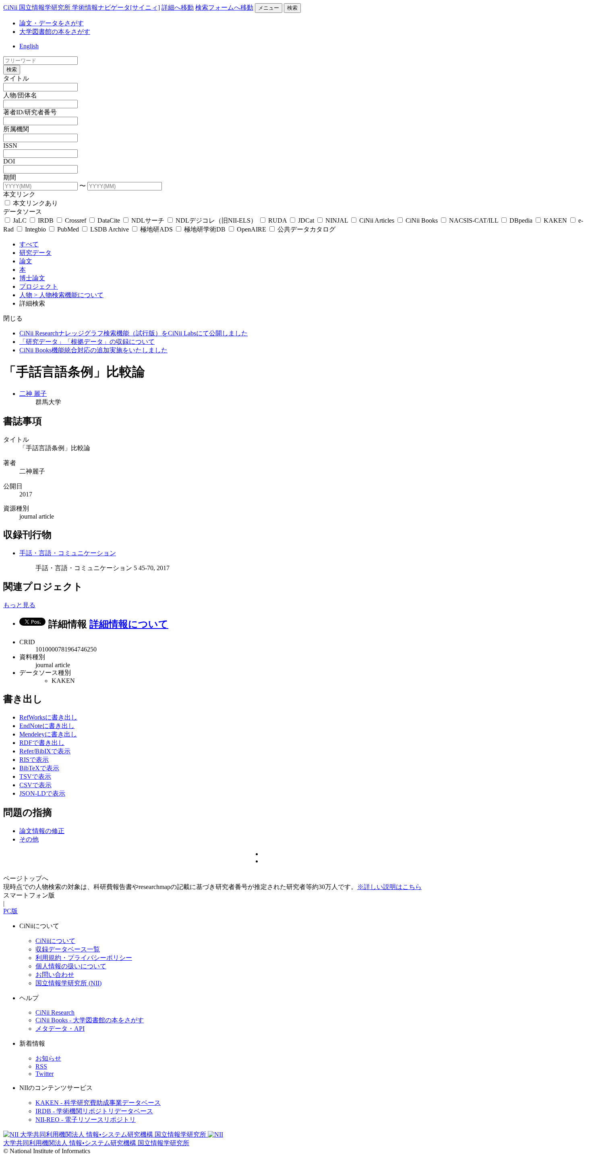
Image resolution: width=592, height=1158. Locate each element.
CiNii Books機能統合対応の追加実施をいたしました (93, 350)
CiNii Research (55, 1012)
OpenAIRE (251, 229)
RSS (41, 1066)
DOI (9, 161)
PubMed (68, 229)
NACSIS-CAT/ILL (473, 220)
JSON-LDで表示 (42, 793)
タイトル (16, 78)
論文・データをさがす (51, 23)
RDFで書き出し (41, 742)
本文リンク (19, 194)
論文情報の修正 (41, 830)
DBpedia (521, 220)
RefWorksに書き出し (48, 717)
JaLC (19, 220)
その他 (29, 839)
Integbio (35, 229)
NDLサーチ (148, 220)
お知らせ (48, 1058)
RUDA (277, 220)
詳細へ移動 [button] (177, 7)
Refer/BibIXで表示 (44, 751)
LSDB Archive (109, 229)
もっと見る (19, 605)
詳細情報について (128, 624)
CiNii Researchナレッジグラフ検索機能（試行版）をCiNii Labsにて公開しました (133, 333)
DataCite (109, 220)
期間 (9, 177)
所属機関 (16, 129)
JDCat (306, 220)
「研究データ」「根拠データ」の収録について (87, 341)
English (29, 46)
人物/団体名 (20, 95)
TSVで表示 (35, 776)
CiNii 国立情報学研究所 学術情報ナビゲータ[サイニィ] (81, 7)
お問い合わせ (54, 974)
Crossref (75, 220)
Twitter (44, 1073)
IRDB (45, 220)
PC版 (10, 911)
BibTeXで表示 (39, 768)
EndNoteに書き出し (47, 725)
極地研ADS (156, 229)
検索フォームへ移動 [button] (224, 7)
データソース (22, 211)
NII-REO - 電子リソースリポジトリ (85, 1119)
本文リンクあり (34, 203)
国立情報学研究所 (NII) (68, 983)
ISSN (10, 145)
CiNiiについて (55, 940)
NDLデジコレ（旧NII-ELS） (216, 220)
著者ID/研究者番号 (30, 112)
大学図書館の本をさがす (54, 31)
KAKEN (555, 220)
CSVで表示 (35, 785)
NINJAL (337, 220)
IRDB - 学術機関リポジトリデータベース (94, 1111)
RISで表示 (34, 759)
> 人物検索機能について (68, 295)
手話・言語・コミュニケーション (67, 553)
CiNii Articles (377, 220)
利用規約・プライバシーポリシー (83, 957)
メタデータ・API (60, 1028)
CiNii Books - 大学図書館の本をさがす (89, 1020)
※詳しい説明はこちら (389, 886)
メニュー (268, 8)
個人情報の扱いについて (70, 966)
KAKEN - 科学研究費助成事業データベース (98, 1102)
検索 (292, 8)
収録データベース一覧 (67, 949)
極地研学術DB (204, 229)
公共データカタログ (305, 229)
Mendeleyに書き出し (48, 734)
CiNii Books (421, 220)
